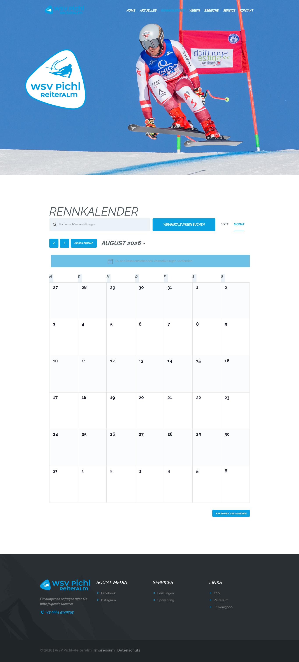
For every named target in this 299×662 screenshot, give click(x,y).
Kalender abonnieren (231, 513)
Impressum (104, 650)
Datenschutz (128, 650)
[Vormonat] (53, 243)
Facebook (108, 593)
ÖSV (217, 593)
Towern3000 (223, 607)
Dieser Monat (83, 243)
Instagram (108, 600)
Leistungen (165, 593)
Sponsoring (165, 600)
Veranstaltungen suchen (184, 224)
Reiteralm (221, 600)
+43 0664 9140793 (59, 612)
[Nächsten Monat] (64, 243)
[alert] (150, 261)
